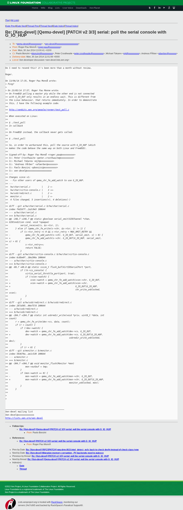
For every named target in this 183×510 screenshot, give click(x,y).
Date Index (58, 26)
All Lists (14, 20)
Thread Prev (33, 26)
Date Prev (10, 26)
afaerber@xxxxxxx (167, 53)
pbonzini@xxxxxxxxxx (42, 53)
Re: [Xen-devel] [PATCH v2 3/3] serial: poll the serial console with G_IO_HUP (58, 441)
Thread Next (46, 26)
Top (7, 20)
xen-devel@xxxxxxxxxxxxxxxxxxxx (61, 44)
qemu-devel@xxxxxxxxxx (29, 44)
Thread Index (71, 26)
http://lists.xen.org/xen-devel (24, 418)
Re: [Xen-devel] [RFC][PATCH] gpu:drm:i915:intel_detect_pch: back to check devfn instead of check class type (82, 449)
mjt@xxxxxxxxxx (131, 53)
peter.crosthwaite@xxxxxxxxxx (88, 53)
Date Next (21, 26)
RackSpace (57, 502)
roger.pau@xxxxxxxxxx (49, 47)
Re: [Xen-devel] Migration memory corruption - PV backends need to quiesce (65, 453)
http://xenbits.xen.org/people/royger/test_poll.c (39, 109)
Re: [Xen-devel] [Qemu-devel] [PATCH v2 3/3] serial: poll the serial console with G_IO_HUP (65, 429)
